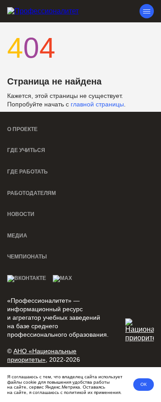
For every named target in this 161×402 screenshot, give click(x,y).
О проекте (22, 129)
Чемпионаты (27, 257)
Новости (20, 214)
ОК (143, 384)
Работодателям (31, 193)
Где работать (27, 172)
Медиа (17, 236)
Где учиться (26, 150)
